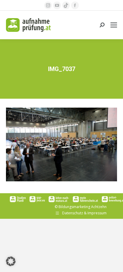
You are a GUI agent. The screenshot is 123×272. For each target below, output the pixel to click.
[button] (10, 261)
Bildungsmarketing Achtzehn (83, 206)
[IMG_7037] (61, 144)
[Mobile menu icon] (113, 25)
